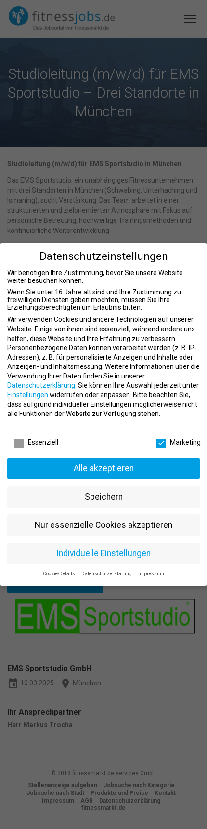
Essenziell (43, 442)
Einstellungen (27, 395)
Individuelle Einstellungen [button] (103, 553)
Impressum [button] (151, 574)
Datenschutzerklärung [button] (107, 574)
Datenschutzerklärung (41, 385)
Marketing (185, 442)
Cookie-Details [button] (60, 574)
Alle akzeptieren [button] (104, 468)
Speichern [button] (104, 496)
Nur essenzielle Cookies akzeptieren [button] (103, 525)
